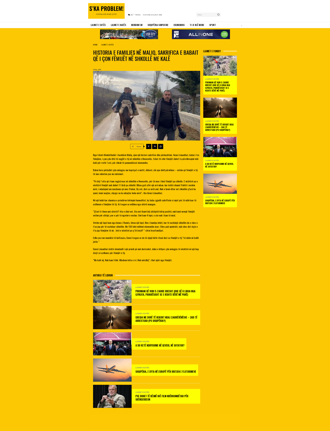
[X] (154, 146)
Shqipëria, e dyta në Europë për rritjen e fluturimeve (165, 371)
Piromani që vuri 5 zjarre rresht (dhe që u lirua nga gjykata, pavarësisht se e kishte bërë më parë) (165, 292)
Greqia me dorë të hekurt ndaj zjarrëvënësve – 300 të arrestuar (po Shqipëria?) (166, 319)
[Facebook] (148, 146)
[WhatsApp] (160, 146)
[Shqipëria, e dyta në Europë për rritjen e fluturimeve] (112, 370)
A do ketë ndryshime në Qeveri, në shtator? (159, 345)
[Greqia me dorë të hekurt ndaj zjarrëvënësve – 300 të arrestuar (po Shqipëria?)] (112, 317)
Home (95, 44)
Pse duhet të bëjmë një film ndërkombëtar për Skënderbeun (161, 397)
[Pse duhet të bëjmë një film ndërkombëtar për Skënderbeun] (112, 396)
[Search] (218, 15)
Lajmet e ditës (107, 44)
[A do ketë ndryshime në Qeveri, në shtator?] (112, 343)
